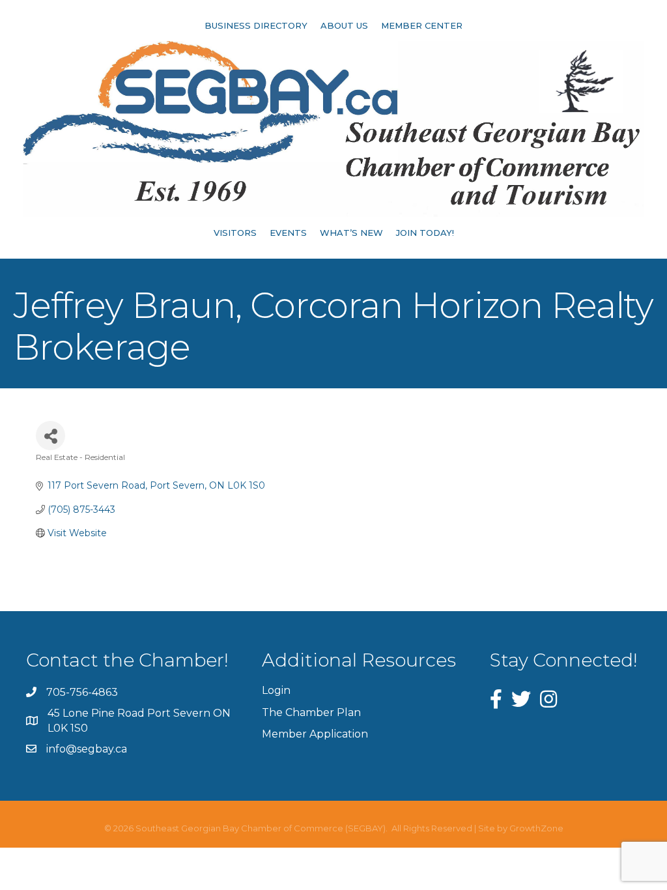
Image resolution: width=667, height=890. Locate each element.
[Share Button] (50, 435)
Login (276, 690)
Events (288, 232)
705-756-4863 (82, 692)
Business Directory (256, 25)
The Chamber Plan (311, 712)
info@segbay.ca (86, 749)
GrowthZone (536, 828)
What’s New (351, 232)
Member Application (315, 734)
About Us (344, 25)
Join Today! (425, 232)
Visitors (235, 232)
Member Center (421, 25)
